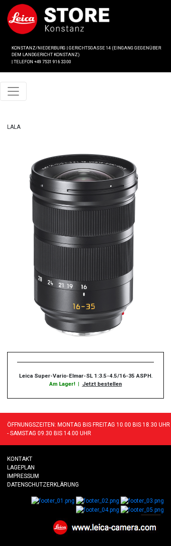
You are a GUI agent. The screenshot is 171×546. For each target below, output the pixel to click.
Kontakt (19, 459)
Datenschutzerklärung (43, 484)
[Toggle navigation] (13, 91)
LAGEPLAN (21, 467)
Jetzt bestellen (102, 383)
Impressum (23, 476)
